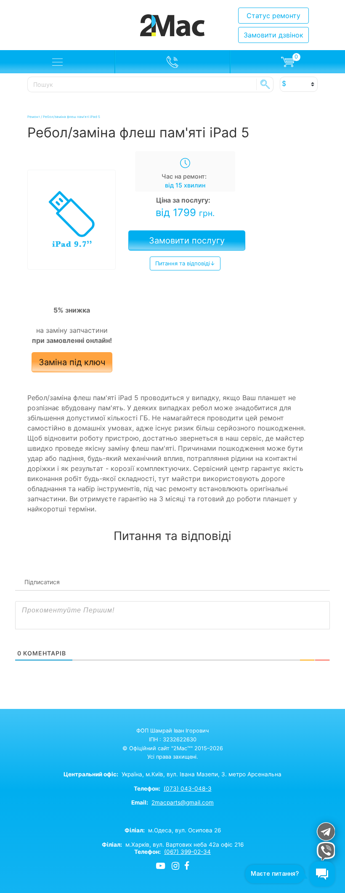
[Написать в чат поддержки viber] (325, 851)
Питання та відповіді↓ (185, 263)
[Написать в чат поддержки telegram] (325, 831)
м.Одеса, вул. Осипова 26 (173, 830)
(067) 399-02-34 (187, 851)
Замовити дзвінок (273, 35)
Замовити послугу (187, 240)
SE (265, 84)
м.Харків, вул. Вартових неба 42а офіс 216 (173, 844)
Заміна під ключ (72, 362)
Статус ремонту (273, 15)
